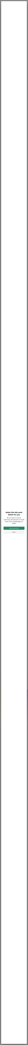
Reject (14, 532)
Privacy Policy (17, 521)
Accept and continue (14, 528)
